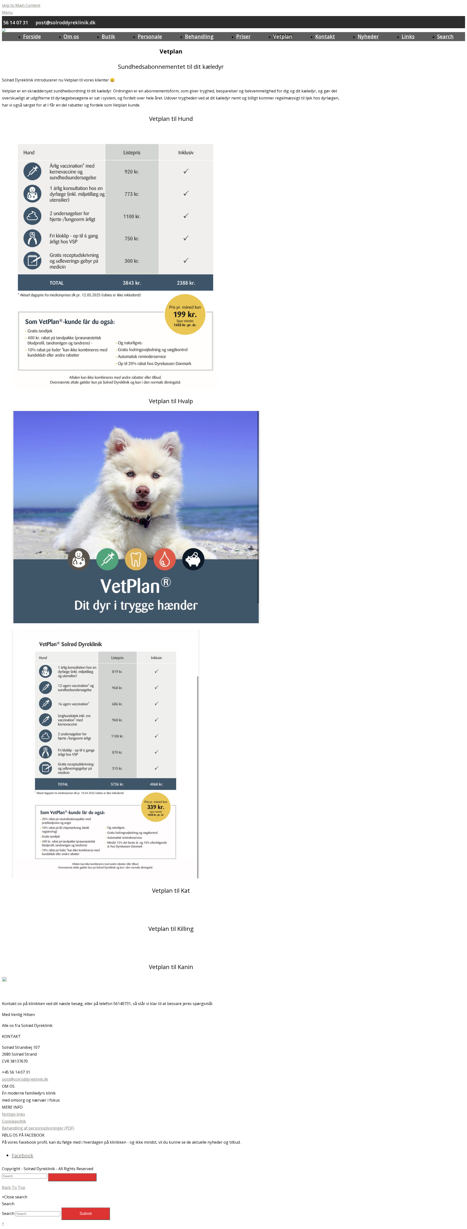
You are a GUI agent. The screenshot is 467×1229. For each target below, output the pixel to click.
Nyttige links (13, 1114)
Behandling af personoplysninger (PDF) (38, 1128)
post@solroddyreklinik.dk (66, 22)
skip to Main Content (21, 5)
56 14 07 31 (15, 22)
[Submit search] (72, 1177)
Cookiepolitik (14, 1121)
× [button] (3, 1223)
